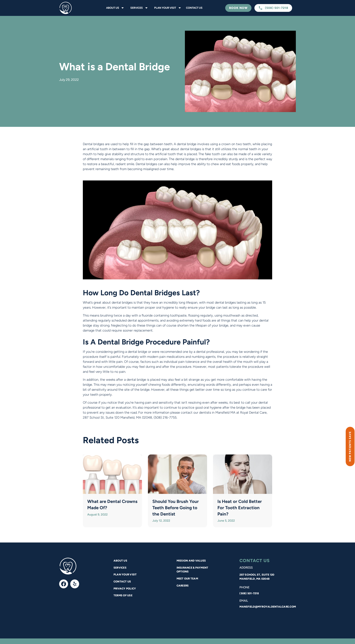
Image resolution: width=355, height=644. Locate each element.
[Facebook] (63, 583)
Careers (183, 585)
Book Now (238, 8)
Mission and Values (191, 560)
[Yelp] (74, 583)
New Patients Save (350, 446)
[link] (74, 7)
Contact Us (194, 7)
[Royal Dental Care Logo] (68, 566)
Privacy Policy (125, 588)
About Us (120, 560)
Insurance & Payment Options (192, 569)
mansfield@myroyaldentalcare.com (267, 606)
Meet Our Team (187, 578)
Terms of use (123, 595)
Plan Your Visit (125, 574)
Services (120, 567)
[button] (114, 8)
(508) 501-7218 (249, 593)
